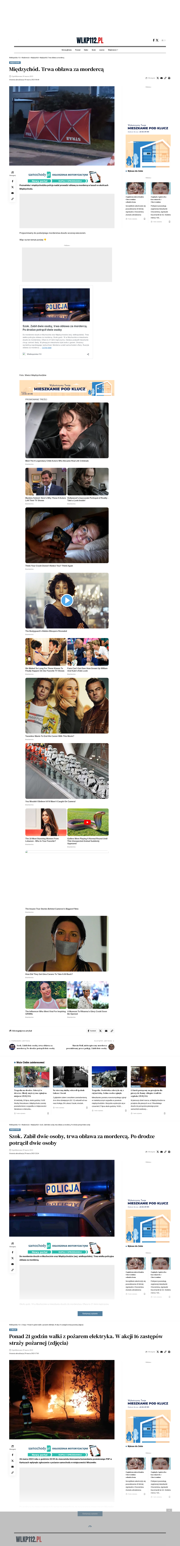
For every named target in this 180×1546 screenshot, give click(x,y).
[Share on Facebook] (12, 181)
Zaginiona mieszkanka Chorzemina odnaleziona (135, 199)
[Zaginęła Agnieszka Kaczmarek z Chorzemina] (161, 188)
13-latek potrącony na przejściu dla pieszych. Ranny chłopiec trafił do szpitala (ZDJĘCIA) (146, 1093)
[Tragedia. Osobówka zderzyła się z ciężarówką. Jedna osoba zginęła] (109, 1077)
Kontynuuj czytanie (90, 1313)
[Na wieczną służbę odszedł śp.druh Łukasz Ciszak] (70, 1077)
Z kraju (13, 1330)
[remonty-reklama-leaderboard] (66, 387)
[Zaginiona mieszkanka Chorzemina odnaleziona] (136, 188)
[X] (157, 40)
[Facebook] (153, 40)
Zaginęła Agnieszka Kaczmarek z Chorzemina (158, 199)
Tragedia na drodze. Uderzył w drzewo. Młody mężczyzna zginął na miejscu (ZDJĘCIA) (30, 1093)
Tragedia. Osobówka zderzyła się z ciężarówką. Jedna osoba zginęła (108, 1091)
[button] (16, 40)
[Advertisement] (73, 17)
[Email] (161, 78)
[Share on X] (157, 78)
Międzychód (15, 62)
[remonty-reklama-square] (148, 144)
